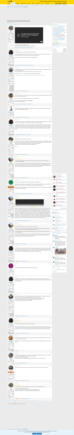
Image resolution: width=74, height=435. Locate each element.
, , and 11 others (22, 154)
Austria (13, 394)
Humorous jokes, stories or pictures (60, 223)
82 (13, 132)
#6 (51, 119)
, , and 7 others (22, 261)
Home (9, 3)
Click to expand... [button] (33, 206)
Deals (28, 3)
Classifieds (56, 226)
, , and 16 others (24, 65)
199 (13, 37)
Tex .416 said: (17, 320)
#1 (51, 26)
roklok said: (17, 385)
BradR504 (54, 31)
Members (47, 3)
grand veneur (63, 39)
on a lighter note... (58, 220)
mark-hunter (60, 27)
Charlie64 (54, 38)
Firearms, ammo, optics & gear (55, 5)
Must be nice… (57, 212)
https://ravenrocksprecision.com (61, 199)
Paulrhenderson (58, 28)
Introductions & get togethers (19, 5)
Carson (65, 32)
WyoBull (62, 35)
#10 (51, 196)
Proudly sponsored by (57, 174)
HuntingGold (62, 38)
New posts (8, 5)
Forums (13, 3)
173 (13, 169)
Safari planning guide (35, 5)
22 (13, 79)
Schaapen (56, 235)
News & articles (27, 5)
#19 (51, 365)
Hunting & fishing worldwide (64, 5)
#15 (51, 294)
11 (13, 377)
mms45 (59, 35)
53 (13, 346)
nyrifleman (58, 31)
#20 (51, 383)
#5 (51, 106)
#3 (51, 67)
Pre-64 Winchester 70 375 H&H (60, 224)
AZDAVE (60, 240)
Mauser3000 (55, 27)
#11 (51, 223)
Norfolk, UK (12, 78)
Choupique (57, 37)
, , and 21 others (22, 117)
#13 (51, 263)
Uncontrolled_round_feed (57, 39)
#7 (51, 137)
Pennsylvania (12, 168)
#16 (51, 318)
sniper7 (60, 33)
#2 (51, 50)
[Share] (49, 26)
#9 (51, 180)
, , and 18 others (23, 220)
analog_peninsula (55, 34)
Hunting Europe (57, 218)
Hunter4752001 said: (19, 159)
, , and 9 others (23, 398)
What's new (23, 3)
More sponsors (63, 208)
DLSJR (61, 257)
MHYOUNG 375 (57, 257)
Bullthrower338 (55, 35)
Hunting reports (47, 5)
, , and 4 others (22, 380)
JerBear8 (59, 30)
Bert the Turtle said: (18, 225)
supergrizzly (56, 240)
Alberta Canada (11, 306)
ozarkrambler (63, 29)
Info (42, 3)
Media (33, 3)
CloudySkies (62, 31)
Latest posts (55, 211)
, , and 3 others (24, 193)
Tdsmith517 (61, 37)
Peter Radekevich (55, 33)
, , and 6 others (22, 177)
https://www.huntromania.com (60, 176)
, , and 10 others (24, 47)
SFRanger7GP (62, 30)
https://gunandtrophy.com (60, 186)
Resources (38, 3)
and (21, 243)
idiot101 (54, 28)
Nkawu (60, 29)
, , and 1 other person (23, 134)
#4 (51, 93)
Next (15, 24)
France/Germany (11, 62)
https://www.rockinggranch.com (61, 196)
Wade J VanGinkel (55, 32)
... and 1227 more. (55, 41)
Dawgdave (56, 247)
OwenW (63, 34)
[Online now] (10, 30)
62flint (60, 32)
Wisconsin (12, 148)
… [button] (11, 24)
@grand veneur (20, 73)
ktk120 (54, 37)
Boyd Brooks (60, 26)
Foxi (8, 22)
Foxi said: (17, 198)
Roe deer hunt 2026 (58, 216)
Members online (56, 24)
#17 (51, 335)
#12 (51, 246)
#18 (51, 353)
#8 (51, 157)
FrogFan (62, 28)
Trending (17, 3)
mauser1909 (58, 38)
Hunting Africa (42, 5)
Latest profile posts (57, 233)
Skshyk (64, 27)
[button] (20, 3)
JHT (57, 27)
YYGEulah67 (64, 51)
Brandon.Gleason (55, 29)
